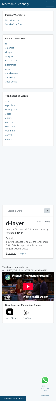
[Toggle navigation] (50, 4)
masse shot (11, 60)
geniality (9, 69)
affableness (11, 81)
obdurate (10, 130)
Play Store (28, 318)
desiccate (10, 126)
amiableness (11, 73)
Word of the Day (13, 24)
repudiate (10, 105)
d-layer (8, 52)
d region (22, 253)
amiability (10, 77)
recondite (10, 139)
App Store (11, 318)
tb (6, 43)
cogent (8, 134)
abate (8, 113)
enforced (9, 47)
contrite (9, 122)
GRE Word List (12, 20)
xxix (7, 101)
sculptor (9, 56)
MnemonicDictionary (15, 4)
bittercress (10, 64)
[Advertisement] (28, 177)
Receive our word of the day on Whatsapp (45, 385)
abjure (8, 117)
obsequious (11, 109)
